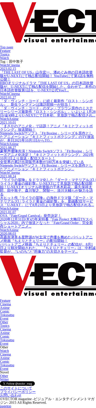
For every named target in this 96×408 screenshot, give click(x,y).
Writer (4, 379)
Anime (5, 308)
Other (4, 322)
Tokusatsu (7, 315)
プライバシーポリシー (18, 392)
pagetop (5, 406)
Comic (4, 311)
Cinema (5, 304)
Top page (6, 47)
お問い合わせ (10, 395)
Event (4, 318)
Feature (5, 51)
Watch (4, 58)
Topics (4, 54)
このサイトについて (16, 388)
